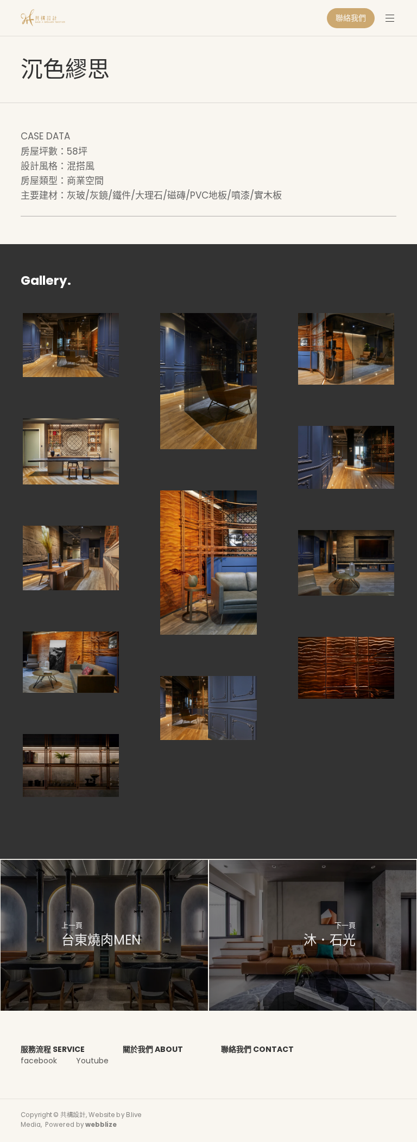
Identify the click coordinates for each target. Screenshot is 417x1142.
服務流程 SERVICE (53, 1049)
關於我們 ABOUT (153, 1049)
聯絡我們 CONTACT (257, 1049)
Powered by (81, 1124)
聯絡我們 (351, 17)
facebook (39, 1060)
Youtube (92, 1060)
